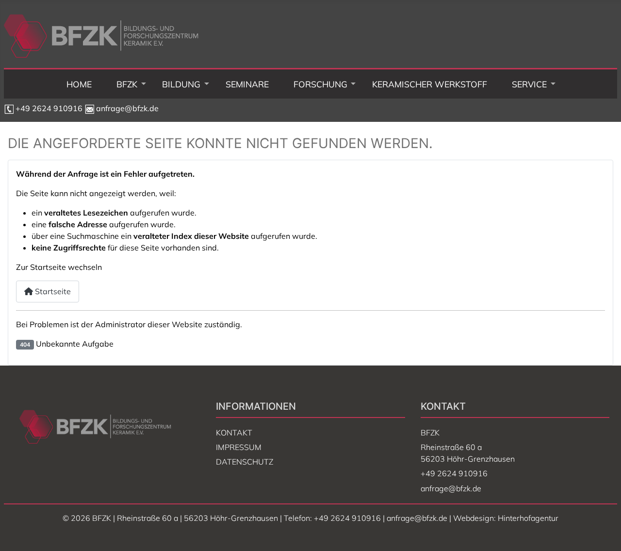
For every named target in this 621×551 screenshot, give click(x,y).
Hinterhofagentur (528, 518)
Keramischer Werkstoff (429, 84)
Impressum (238, 447)
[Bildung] (181, 84)
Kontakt (234, 432)
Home (79, 84)
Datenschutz (244, 462)
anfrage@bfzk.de (126, 108)
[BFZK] (127, 84)
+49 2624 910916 (49, 108)
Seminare (247, 84)
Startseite (52, 291)
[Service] (529, 84)
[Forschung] (320, 84)
